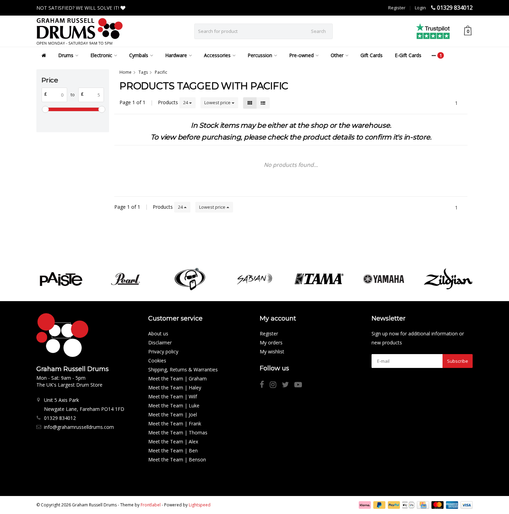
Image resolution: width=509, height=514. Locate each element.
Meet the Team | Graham (177, 378)
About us (158, 333)
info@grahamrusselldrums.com (79, 427)
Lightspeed (200, 505)
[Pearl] (125, 279)
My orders (271, 342)
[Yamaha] (383, 279)
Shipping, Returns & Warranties (183, 369)
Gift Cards (371, 55)
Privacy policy (163, 351)
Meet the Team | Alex (173, 441)
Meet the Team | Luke (173, 405)
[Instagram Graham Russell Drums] (276, 385)
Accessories (217, 55)
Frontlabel (151, 505)
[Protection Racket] (190, 279)
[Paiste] (60, 279)
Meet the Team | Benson (177, 459)
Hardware (176, 55)
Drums (65, 55)
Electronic (101, 55)
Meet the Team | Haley (174, 387)
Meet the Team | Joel (172, 414)
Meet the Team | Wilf (172, 396)
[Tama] (319, 279)
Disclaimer (160, 342)
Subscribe (457, 361)
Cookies (157, 360)
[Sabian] (254, 279)
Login (420, 7)
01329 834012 (455, 7)
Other (337, 55)
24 (186, 102)
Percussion (260, 55)
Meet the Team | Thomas (177, 432)
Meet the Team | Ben (173, 450)
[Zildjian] (448, 279)
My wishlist (272, 351)
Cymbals (138, 55)
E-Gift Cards (408, 55)
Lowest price (218, 102)
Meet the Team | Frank (174, 423)
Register (396, 7)
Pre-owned (301, 55)
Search (318, 31)
